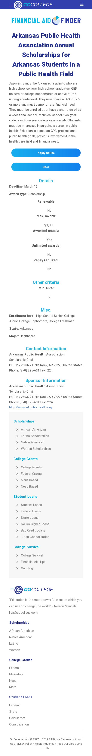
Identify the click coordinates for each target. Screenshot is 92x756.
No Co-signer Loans (35, 524)
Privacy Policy (24, 743)
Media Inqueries (44, 743)
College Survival (32, 555)
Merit (12, 687)
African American (33, 429)
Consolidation (19, 724)
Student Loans (31, 505)
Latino (13, 643)
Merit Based (29, 480)
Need (12, 681)
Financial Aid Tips (33, 562)
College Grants (31, 467)
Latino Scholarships (35, 436)
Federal (14, 668)
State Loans (30, 518)
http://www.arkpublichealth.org (30, 407)
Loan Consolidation (35, 537)
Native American (32, 442)
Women (14, 650)
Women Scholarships (36, 449)
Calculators (17, 718)
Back (46, 167)
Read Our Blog (65, 743)
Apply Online (46, 152)
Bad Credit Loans (33, 530)
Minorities (16, 674)
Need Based (29, 486)
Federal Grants (31, 474)
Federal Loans (31, 511)
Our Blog (27, 568)
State (13, 712)
